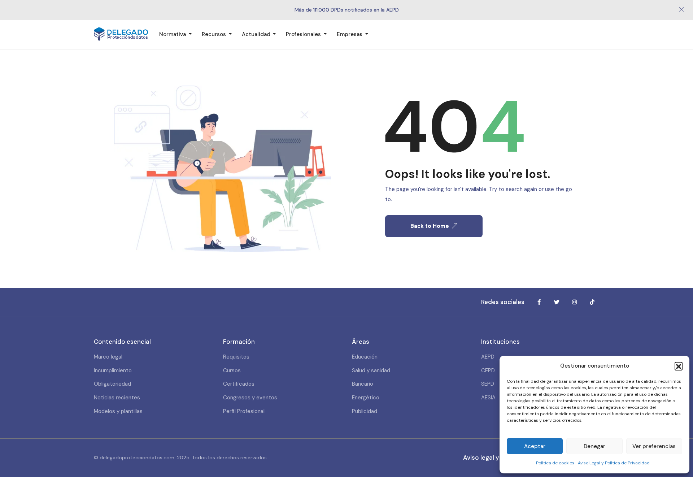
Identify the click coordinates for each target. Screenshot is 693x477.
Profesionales (304, 34)
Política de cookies (555, 463)
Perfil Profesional (244, 411)
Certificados (238, 383)
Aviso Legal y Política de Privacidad (614, 463)
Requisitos (236, 356)
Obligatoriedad (112, 383)
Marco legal (108, 356)
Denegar (594, 446)
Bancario (362, 383)
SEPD (487, 383)
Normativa (173, 34)
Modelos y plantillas (118, 411)
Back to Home (429, 226)
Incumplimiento (113, 370)
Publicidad (364, 411)
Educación (365, 356)
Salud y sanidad (371, 370)
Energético (365, 397)
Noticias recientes (117, 397)
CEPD (488, 370)
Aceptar (534, 446)
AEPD (487, 356)
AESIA (488, 397)
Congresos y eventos (250, 397)
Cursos (232, 370)
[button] (678, 365)
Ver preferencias (654, 446)
